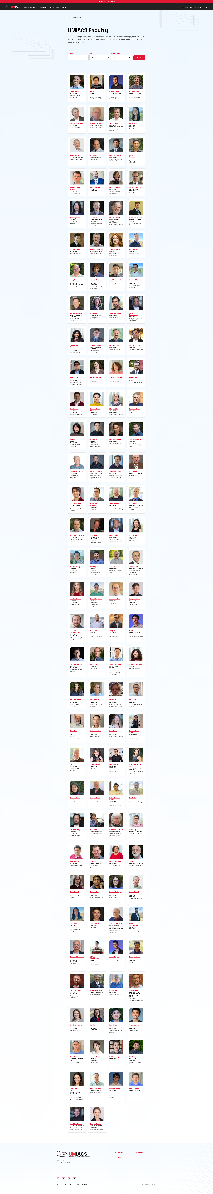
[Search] (206, 7)
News (140, 1152)
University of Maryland (106, 1)
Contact (199, 7)
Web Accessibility (82, 1184)
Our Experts (43, 7)
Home (69, 17)
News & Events (54, 7)
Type (91, 53)
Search (70, 53)
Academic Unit (115, 53)
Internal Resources (187, 7)
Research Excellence (30, 7)
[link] (77, 87)
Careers (119, 1157)
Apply (139, 57)
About (64, 7)
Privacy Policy (69, 1184)
